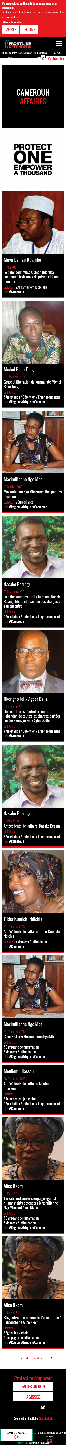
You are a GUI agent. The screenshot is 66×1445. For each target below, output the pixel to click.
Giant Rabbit (45, 1418)
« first (24, 1358)
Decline (28, 29)
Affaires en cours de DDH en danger (49, 1434)
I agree (10, 29)
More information (12, 22)
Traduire (58, 58)
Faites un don (25, 53)
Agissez (33, 1397)
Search (56, 53)
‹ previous (37, 1358)
